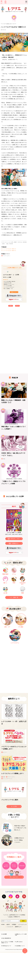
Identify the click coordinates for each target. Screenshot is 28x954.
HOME (3, 924)
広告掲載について (20, 945)
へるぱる (10, 916)
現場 (4, 458)
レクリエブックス (22, 924)
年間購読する (15, 543)
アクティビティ (6, 255)
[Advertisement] (14, 325)
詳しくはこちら (14, 877)
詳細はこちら (13, 292)
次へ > (17, 305)
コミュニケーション (8, 778)
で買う (18, 299)
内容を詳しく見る (15, 538)
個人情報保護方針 (7, 938)
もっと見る (14, 806)
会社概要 (5, 934)
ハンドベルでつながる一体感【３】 (9, 250)
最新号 (8, 924)
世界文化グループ (7, 945)
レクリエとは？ (1, 3)
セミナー (5, 752)
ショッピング (10, 926)
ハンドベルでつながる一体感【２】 (9, 248)
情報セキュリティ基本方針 (21, 935)
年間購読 (14, 924)
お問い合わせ (19, 941)
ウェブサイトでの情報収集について (7, 942)
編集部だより (18, 926)
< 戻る (10, 305)
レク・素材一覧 (14, 597)
